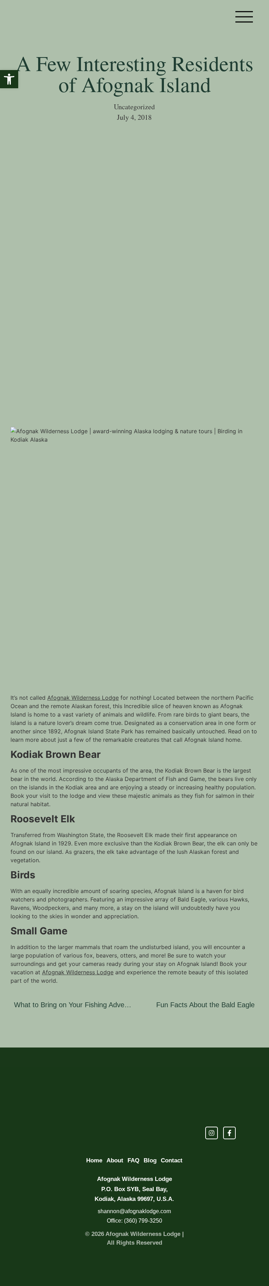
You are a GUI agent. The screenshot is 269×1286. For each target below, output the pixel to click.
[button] (9, 79)
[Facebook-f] (229, 1133)
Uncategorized (134, 106)
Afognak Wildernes (67, 972)
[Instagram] (211, 1133)
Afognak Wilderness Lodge (83, 697)
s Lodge (102, 972)
